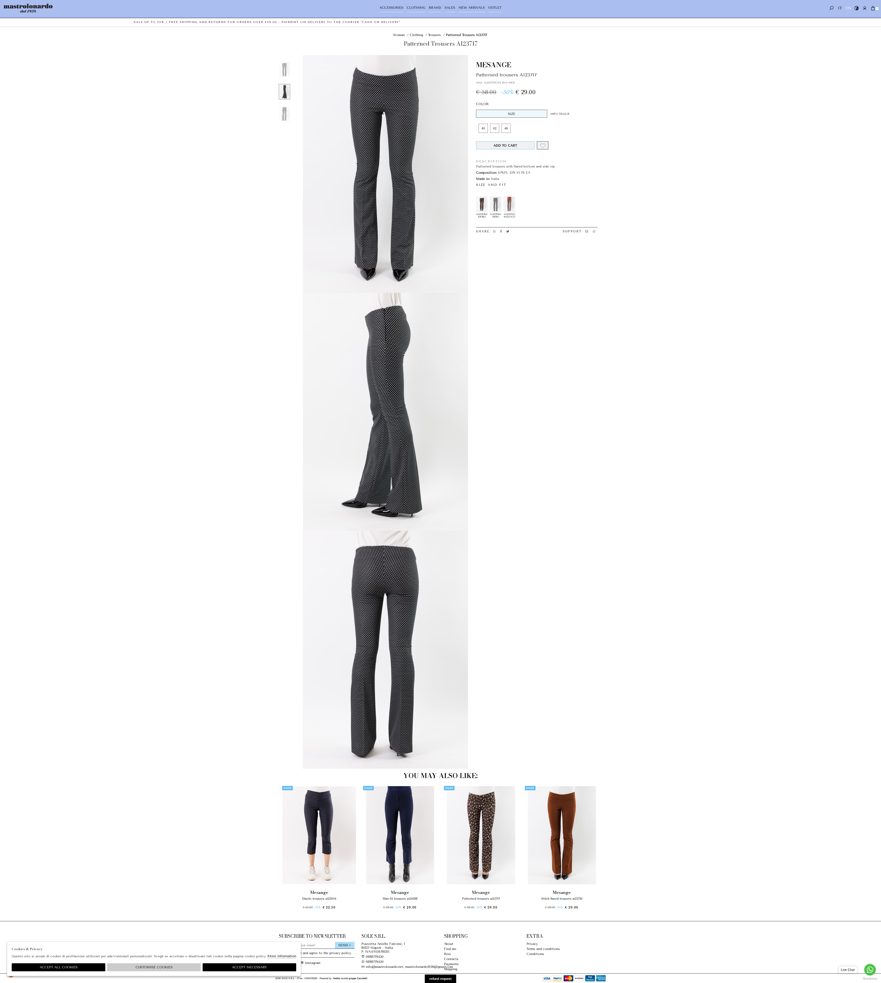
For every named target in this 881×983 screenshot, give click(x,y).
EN (848, 8)
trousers (434, 35)
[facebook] (501, 231)
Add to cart (505, 146)
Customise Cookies (154, 967)
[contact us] (586, 231)
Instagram (311, 963)
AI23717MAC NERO (495, 215)
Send (343, 945)
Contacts (451, 959)
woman (399, 35)
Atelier (336, 978)
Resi (447, 954)
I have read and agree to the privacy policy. (318, 953)
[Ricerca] (831, 8)
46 (506, 128)
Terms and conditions (543, 949)
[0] (872, 8)
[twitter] (507, 231)
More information (282, 956)
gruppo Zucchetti (358, 978)
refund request (440, 979)
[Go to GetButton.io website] (870, 978)
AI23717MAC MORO (482, 215)
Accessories (391, 8)
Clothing (416, 8)
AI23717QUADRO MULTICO (509, 215)
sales (450, 8)
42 (494, 128)
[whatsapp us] (494, 231)
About (448, 944)
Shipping (450, 969)
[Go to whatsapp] (870, 969)
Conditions (535, 954)
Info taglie (560, 113)
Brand (435, 8)
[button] (440, 913)
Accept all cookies (59, 967)
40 (483, 128)
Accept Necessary (249, 967)
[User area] (864, 8)
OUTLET (495, 8)
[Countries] (856, 8)
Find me (450, 949)
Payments (451, 964)
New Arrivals (472, 8)
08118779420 (375, 957)
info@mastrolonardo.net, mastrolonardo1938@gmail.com (409, 967)
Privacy (532, 944)
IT (840, 8)
